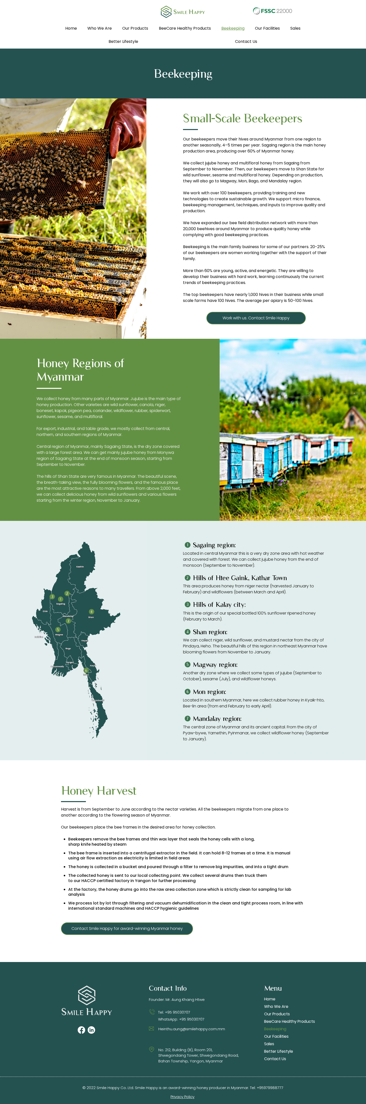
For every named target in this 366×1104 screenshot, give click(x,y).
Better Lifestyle (278, 1051)
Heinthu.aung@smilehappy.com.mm (191, 1029)
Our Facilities (276, 1036)
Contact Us (275, 1059)
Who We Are (276, 1006)
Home (269, 999)
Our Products (277, 1014)
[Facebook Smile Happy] (81, 1030)
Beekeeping (275, 1029)
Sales (269, 1044)
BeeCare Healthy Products (281, 1021)
